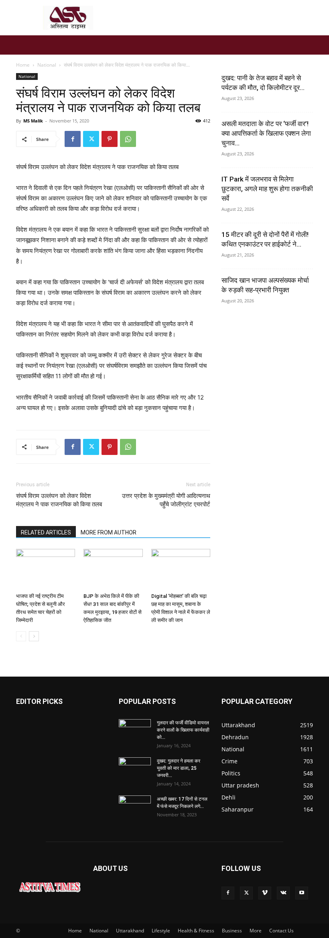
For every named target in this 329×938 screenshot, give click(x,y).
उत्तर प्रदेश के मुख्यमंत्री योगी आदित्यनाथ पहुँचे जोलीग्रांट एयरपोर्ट (166, 500)
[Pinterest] (110, 139)
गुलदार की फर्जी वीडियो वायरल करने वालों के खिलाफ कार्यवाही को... (183, 730)
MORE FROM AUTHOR (108, 532)
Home (23, 64)
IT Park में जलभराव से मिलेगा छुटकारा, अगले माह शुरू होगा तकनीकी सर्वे (267, 188)
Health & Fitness (196, 930)
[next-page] (34, 636)
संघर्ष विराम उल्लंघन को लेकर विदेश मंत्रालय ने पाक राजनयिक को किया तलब (59, 500)
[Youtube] (301, 893)
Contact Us (281, 930)
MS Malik (33, 121)
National (46, 64)
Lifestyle (161, 930)
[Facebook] (73, 139)
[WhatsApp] (128, 139)
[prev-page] (21, 636)
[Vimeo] (264, 893)
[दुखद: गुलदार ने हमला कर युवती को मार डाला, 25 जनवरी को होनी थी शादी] (135, 768)
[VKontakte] (283, 893)
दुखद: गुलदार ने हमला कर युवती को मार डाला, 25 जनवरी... (178, 768)
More (256, 930)
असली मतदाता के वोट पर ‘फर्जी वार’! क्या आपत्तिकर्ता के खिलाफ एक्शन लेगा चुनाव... (266, 133)
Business (232, 930)
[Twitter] (91, 139)
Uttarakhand (130, 930)
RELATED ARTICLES (46, 532)
